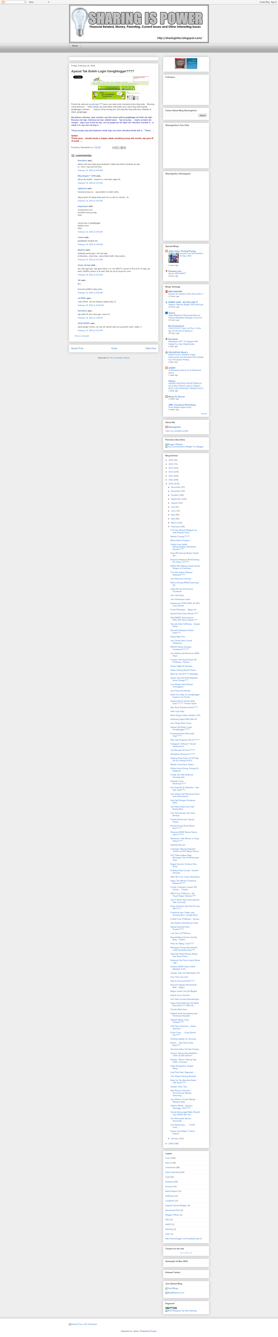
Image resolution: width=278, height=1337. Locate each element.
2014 (171, 468)
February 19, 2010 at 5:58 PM (90, 318)
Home (75, 46)
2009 (171, 1143)
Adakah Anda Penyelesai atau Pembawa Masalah (184, 1014)
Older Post (150, 348)
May (173, 515)
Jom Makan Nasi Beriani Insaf (184, 923)
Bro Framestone (176, 326)
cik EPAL (82, 298)
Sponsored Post (172, 1210)
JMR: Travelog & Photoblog (182, 405)
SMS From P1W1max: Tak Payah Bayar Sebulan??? (183, 894)
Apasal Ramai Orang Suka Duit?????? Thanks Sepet (183, 702)
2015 (171, 464)
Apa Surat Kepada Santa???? (184, 707)
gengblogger (94, 104)
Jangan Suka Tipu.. (179, 1086)
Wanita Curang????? (180, 536)
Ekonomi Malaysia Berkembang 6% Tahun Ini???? (184, 560)
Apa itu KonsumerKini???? (182, 981)
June (173, 511)
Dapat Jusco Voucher (180, 995)
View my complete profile (176, 431)
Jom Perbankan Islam (180, 599)
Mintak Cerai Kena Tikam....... (183, 764)
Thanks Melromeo (178, 1009)
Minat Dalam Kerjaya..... (181, 540)
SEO (167, 1219)
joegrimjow (83, 206)
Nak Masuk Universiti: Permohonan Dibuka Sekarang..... (180, 1093)
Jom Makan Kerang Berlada (183, 1076)
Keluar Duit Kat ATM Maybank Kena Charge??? (184, 679)
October (175, 495)
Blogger (153, 1331)
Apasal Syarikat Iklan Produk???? (180, 928)
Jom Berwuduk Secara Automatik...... (180, 1119)
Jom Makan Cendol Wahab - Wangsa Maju (183, 1100)
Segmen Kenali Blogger (176, 1205)
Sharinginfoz (174, 427)
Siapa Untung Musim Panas (183, 670)
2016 (171, 460)
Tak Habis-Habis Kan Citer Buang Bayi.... (182, 807)
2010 (171, 483)
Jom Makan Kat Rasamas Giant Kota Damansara (185, 795)
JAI (79, 280)
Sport (167, 1163)
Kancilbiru (82, 160)
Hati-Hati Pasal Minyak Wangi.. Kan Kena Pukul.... (184, 955)
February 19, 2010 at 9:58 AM (90, 293)
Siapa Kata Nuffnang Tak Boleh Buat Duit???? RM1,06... (184, 1004)
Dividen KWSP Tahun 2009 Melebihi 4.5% (182, 967)
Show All (204, 414)
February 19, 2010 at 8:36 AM (90, 232)
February (175, 526)
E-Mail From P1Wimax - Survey (184, 919)
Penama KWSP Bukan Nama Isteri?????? (183, 833)
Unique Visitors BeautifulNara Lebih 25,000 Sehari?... (183, 1054)
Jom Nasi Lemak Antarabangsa (184, 999)
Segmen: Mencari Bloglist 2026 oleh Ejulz (185, 304)
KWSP (168, 1224)
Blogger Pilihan (172, 1215)
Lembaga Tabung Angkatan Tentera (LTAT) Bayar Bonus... (185, 850)
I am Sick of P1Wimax (180, 933)
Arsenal (168, 1186)
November (176, 491)
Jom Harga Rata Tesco (180, 723)
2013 (171, 472)
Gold (167, 1177)
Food (167, 1158)
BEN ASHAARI (175, 291)
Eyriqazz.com (174, 271)
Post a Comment (82, 336)
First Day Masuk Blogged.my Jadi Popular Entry (183, 531)
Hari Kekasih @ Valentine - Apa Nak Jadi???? (184, 788)
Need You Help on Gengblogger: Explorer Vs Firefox (185, 695)
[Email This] (113, 147)
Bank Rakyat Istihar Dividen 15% (185, 715)
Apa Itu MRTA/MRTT (177, 273)
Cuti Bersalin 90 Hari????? (182, 750)
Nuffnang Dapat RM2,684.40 (183, 719)
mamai (81, 237)
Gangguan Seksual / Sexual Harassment (183, 745)
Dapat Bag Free (177, 636)
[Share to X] (119, 147)
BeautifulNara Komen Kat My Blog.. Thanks (183, 938)
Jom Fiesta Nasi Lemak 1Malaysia (181, 641)
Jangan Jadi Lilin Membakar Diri (185, 973)
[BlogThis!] (116, 147)
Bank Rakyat (171, 1191)
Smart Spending (172, 1172)
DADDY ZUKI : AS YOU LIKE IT (183, 302)
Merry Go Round (176, 396)
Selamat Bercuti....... (179, 845)
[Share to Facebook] (121, 147)
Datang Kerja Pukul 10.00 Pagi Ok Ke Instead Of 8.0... (184, 759)
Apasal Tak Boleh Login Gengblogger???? (102, 71)
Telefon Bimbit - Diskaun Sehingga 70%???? (181, 1107)
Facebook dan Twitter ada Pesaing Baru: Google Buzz (184, 913)
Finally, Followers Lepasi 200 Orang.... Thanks (183, 888)
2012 (171, 476)
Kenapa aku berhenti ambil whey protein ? (185, 294)
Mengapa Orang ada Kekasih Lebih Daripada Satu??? (183, 948)
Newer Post (77, 348)
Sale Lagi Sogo (177, 711)
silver (167, 1234)
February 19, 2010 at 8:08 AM (90, 170)
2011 (171, 480)
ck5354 (171, 368)
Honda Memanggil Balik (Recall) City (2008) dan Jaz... (185, 1113)
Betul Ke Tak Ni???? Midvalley (184, 674)
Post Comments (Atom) (119, 358)
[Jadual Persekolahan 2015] (191, 68)
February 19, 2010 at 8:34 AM (90, 201)
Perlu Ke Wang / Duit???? (182, 943)
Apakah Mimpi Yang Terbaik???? (179, 1021)
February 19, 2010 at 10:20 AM (91, 305)
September (176, 499)
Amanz (171, 313)
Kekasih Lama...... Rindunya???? (178, 782)
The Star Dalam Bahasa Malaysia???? (181, 573)
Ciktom (171, 381)
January (175, 1138)
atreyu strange (84, 265)
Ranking (169, 1229)
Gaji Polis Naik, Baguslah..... (183, 1072)
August (174, 503)
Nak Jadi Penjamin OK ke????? (185, 740)
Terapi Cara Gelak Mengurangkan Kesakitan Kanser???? (183, 546)
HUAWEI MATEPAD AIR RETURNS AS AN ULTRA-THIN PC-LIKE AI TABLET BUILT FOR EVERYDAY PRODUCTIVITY (186, 386)
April (173, 518)
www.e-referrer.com (186, 1253)
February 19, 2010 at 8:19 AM (90, 183)
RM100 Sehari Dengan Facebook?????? (180, 648)
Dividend (169, 1182)
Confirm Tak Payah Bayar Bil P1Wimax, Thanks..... (183, 660)
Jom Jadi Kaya (177, 595)
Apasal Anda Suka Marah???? (184, 613)
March (174, 523)
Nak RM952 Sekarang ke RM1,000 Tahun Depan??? (183, 618)
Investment (170, 1167)
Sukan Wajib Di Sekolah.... (182, 666)
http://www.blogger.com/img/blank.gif (182, 1238)
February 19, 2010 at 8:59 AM (90, 244)
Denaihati (173, 339)
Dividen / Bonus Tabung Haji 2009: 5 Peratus (183, 1060)
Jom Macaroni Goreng (180, 578)
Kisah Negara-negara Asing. (180, 407)
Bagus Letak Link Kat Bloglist (183, 991)
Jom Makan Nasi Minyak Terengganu (181, 685)
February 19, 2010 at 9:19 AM (90, 275)
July (173, 507)
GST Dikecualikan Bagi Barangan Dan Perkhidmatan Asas (184, 857)
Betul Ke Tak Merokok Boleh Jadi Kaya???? (183, 1081)
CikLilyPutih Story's (178, 352)
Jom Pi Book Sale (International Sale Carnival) (184, 901)
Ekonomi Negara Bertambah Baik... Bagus (183, 986)
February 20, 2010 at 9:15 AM (90, 330)
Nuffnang (169, 1196)
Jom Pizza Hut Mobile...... (182, 691)
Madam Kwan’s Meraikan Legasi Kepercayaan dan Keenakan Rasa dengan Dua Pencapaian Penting (186, 357)
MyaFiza (81, 250)
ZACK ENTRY (84, 323)
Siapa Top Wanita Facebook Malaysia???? (183, 882)
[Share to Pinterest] (124, 147)
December (176, 487)
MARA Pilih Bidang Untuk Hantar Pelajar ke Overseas (185, 567)
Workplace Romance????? (182, 754)
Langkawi (169, 1200)
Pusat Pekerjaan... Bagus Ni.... (184, 609)
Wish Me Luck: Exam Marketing (184, 877)
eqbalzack (82, 188)
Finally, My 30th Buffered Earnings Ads (181, 776)
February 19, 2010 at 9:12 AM (90, 260)
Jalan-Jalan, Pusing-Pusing (182, 251)
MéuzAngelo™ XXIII (87, 176)
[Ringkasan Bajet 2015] (180, 68)
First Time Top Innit (179, 977)
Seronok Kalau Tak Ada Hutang (184, 1049)
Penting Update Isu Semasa (183, 1039)
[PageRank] (171, 1308)
